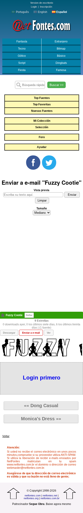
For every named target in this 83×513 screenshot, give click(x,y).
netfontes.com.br (50, 498)
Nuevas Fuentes (42, 111)
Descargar (9, 332)
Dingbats (61, 63)
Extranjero (61, 41)
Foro (42, 137)
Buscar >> (57, 85)
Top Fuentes (42, 98)
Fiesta (22, 70)
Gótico (22, 55)
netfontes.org (31, 498)
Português (22, 12)
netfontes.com (33, 495)
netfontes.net (50, 495)
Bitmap (61, 48)
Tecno (22, 48)
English (42, 12)
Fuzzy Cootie (14, 315)
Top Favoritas (42, 104)
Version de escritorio (41, 2)
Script (21, 63)
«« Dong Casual (41, 405)
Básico (61, 55)
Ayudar (42, 147)
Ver (48, 332)
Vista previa (41, 190)
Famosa (61, 70)
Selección (41, 127)
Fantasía (21, 41)
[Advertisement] (41, 264)
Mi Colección (41, 120)
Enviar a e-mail (31, 332)
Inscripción (46, 6)
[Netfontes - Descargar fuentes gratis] (41, 25)
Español (61, 12)
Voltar (5, 436)
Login (34, 6)
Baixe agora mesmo (58, 504)
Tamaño (41, 208)
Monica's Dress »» (41, 418)
